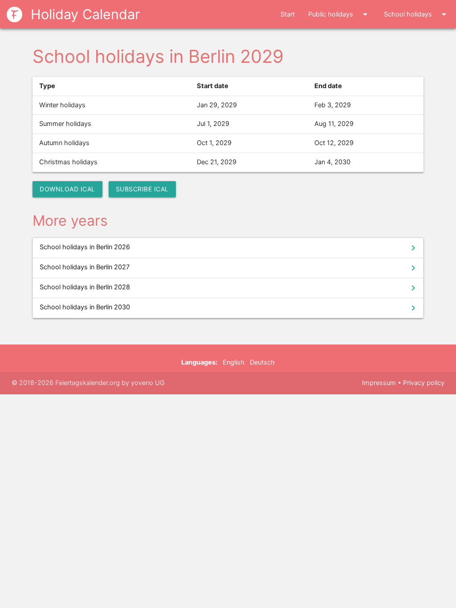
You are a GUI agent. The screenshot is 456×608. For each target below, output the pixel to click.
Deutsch (262, 362)
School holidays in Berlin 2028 (229, 288)
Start (288, 14)
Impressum (379, 383)
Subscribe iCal (142, 189)
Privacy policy (423, 383)
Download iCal (67, 189)
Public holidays (339, 14)
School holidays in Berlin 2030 (229, 308)
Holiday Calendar (83, 14)
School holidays (416, 14)
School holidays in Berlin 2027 (229, 268)
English (233, 362)
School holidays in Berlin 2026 (229, 248)
